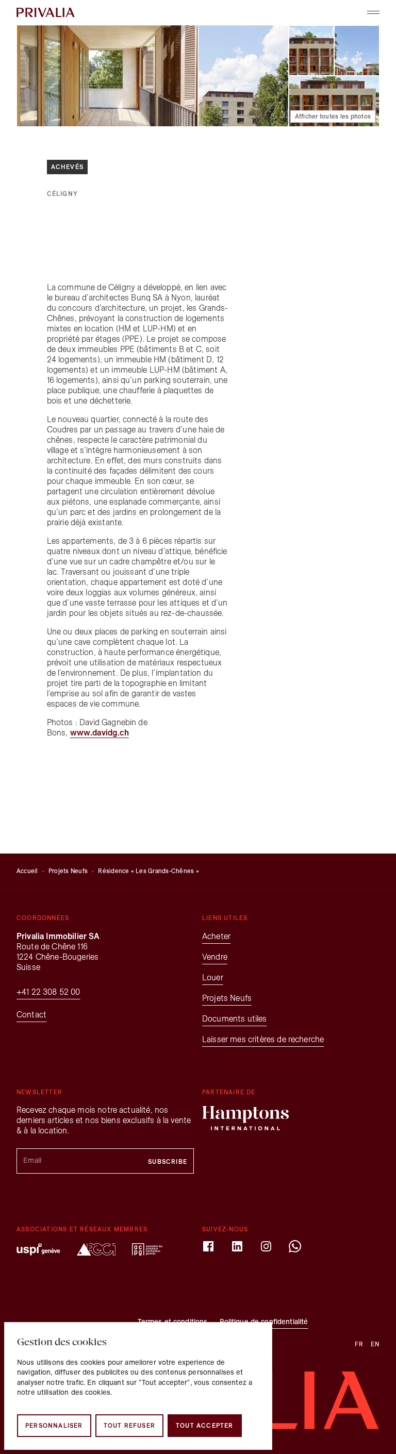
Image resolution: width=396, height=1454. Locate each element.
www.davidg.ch (99, 732)
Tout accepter (205, 1425)
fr (359, 1344)
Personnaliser (54, 1425)
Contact (31, 1014)
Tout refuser (129, 1425)
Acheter (216, 936)
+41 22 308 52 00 (48, 992)
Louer (212, 977)
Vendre (214, 956)
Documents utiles (234, 1018)
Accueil (27, 870)
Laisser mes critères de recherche (263, 1039)
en (375, 1344)
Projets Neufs (68, 870)
